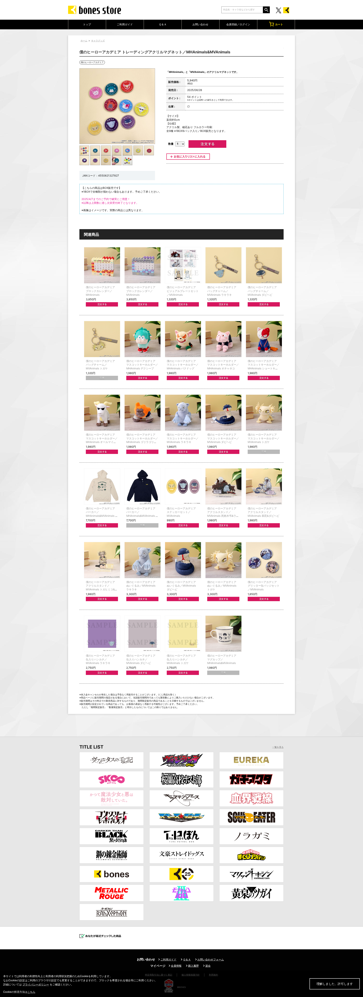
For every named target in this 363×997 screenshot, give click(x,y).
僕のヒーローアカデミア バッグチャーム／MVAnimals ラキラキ (221, 291)
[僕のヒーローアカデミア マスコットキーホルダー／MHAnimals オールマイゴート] (102, 413)
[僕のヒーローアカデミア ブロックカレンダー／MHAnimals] (102, 265)
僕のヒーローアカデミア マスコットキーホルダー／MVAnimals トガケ (263, 438)
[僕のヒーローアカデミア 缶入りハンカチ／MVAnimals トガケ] (183, 634)
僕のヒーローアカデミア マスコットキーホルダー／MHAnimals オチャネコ (223, 364)
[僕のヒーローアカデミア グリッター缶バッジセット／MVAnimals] (264, 560)
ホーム (84, 40)
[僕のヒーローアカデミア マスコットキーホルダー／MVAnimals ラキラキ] (183, 413)
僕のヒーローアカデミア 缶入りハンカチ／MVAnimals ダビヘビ (140, 659)
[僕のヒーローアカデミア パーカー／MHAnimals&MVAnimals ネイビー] (143, 486)
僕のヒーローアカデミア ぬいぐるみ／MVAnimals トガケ (221, 585)
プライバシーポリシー (35, 984)
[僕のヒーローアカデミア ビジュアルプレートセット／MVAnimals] (183, 265)
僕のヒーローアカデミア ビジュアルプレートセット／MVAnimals (183, 291)
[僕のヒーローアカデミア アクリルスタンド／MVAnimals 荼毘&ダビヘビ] (264, 486)
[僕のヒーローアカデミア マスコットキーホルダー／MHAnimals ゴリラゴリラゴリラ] (143, 413)
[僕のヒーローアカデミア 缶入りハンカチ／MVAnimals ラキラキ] (102, 634)
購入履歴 (193, 965)
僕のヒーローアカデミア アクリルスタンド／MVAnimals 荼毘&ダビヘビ (263, 512)
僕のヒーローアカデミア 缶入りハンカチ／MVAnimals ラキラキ (100, 659)
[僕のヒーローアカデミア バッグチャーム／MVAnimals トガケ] (102, 339)
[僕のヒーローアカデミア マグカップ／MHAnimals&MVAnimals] (223, 634)
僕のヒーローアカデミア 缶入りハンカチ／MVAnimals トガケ (181, 659)
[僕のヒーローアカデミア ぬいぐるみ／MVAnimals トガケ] (223, 560)
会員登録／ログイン (238, 24)
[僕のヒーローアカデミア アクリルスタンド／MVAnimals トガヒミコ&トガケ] (102, 560)
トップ (87, 24)
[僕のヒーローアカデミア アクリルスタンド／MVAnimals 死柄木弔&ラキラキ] (223, 486)
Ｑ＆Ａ (163, 24)
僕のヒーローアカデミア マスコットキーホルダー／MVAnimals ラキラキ (183, 438)
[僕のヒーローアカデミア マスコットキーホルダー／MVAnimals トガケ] (264, 413)
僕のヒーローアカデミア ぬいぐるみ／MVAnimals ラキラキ (140, 585)
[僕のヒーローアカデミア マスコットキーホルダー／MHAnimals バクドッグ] (183, 339)
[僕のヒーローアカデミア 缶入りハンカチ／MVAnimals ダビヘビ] (143, 634)
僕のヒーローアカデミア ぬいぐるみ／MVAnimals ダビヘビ (181, 585)
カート (279, 24)
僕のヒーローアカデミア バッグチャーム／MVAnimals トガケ (100, 364)
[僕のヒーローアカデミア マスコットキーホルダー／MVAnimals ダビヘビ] (223, 413)
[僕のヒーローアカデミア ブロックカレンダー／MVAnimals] (143, 265)
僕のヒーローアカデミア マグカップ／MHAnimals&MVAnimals (221, 659)
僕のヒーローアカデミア (92, 62)
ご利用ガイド (125, 24)
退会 (208, 965)
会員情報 (176, 965)
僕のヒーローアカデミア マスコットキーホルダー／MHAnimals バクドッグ (183, 364)
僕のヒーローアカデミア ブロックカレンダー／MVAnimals (140, 291)
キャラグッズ (98, 40)
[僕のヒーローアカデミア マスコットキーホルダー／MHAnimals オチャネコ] (223, 339)
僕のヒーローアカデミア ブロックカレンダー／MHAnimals (100, 291)
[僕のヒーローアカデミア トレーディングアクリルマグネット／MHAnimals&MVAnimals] (84, 150)
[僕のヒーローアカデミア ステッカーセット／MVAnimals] (183, 486)
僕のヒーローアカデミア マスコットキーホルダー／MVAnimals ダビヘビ (223, 438)
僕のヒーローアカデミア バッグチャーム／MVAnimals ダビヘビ (262, 291)
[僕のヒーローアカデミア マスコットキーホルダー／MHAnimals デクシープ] (143, 339)
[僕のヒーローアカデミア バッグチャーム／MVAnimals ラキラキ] (223, 265)
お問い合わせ (200, 24)
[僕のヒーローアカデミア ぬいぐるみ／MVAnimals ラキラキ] (143, 560)
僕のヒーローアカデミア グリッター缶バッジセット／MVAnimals (263, 585)
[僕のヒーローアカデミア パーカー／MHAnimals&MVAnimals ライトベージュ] (102, 486)
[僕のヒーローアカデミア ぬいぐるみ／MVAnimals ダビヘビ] (183, 560)
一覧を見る (278, 747)
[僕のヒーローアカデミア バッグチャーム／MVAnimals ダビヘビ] (264, 265)
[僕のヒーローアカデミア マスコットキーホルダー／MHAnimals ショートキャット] (264, 339)
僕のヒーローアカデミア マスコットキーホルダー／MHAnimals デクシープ (142, 364)
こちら (31, 992)
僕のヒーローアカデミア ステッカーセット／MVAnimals (181, 512)
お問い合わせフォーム (210, 959)
